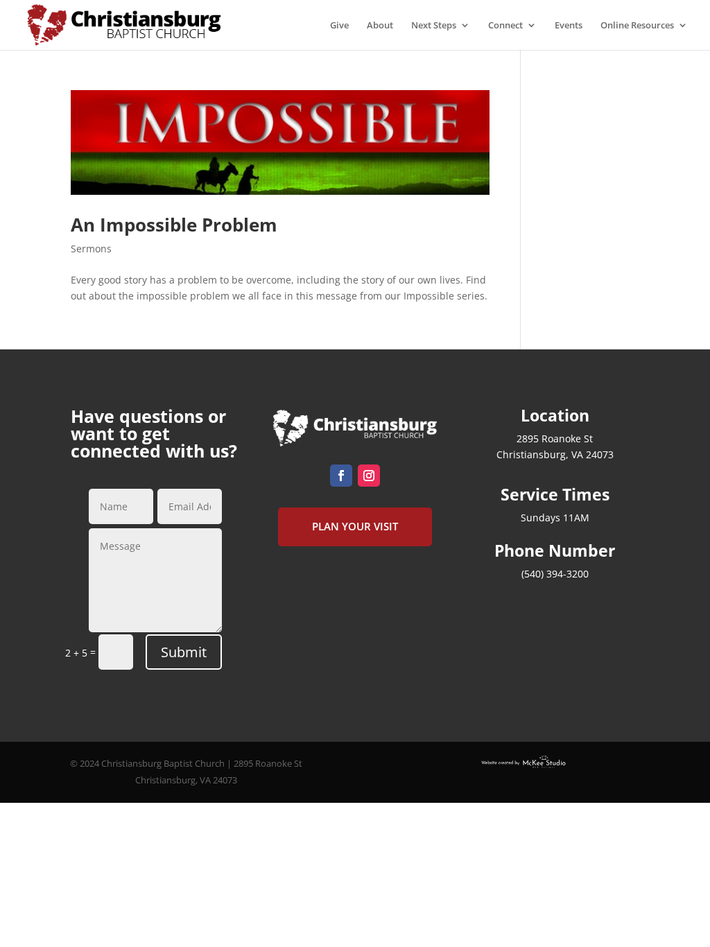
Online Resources (637, 25)
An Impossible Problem (174, 224)
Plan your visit (355, 526)
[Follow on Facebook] (341, 475)
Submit (184, 652)
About (380, 25)
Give (339, 25)
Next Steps (433, 25)
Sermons (91, 248)
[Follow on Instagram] (369, 475)
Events (568, 25)
